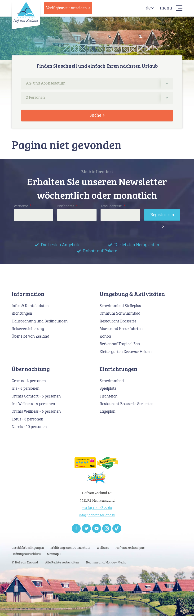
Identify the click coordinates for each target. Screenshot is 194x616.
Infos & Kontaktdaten (30, 306)
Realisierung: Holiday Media (106, 562)
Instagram (106, 528)
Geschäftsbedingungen (28, 548)
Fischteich (109, 396)
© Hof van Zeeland (25, 562)
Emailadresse (113, 206)
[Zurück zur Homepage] (26, 12)
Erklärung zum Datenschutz (70, 548)
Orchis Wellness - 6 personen (36, 411)
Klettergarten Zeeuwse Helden (126, 352)
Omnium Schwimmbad (120, 313)
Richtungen (22, 313)
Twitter (86, 528)
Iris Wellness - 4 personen (33, 404)
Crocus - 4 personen (29, 381)
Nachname (67, 206)
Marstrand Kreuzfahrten (121, 329)
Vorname (22, 206)
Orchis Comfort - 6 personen (36, 396)
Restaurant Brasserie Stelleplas (126, 404)
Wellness (103, 548)
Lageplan (107, 411)
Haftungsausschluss (26, 554)
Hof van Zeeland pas (130, 548)
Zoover (116, 528)
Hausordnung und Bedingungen (40, 321)
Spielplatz (108, 388)
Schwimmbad (112, 381)
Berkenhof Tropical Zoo (120, 344)
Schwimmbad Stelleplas (120, 306)
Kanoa (105, 336)
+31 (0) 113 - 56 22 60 (97, 508)
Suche (95, 115)
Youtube (96, 528)
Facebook (76, 528)
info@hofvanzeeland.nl (97, 515)
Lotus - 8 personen (27, 419)
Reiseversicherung (28, 329)
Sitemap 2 (54, 554)
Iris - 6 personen (26, 388)
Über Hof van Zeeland (30, 336)
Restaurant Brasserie (118, 321)
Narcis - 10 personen (29, 427)
